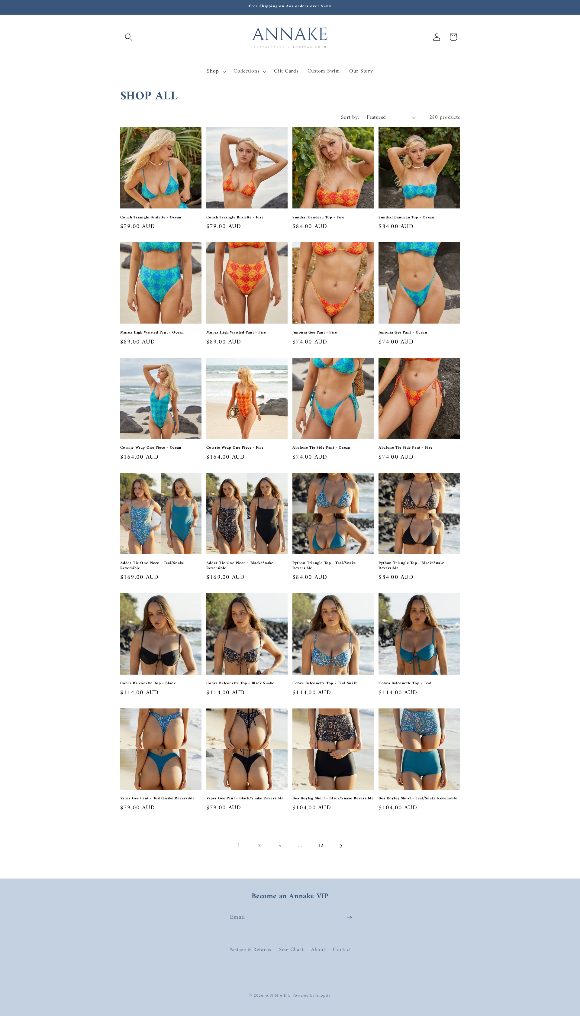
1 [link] (239, 845)
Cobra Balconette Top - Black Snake (240, 683)
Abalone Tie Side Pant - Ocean (321, 447)
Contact (342, 949)
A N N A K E (279, 995)
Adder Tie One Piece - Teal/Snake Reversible (152, 566)
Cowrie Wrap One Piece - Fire (235, 447)
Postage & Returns (250, 949)
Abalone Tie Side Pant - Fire (406, 447)
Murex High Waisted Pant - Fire (236, 332)
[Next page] (341, 846)
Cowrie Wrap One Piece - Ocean (151, 447)
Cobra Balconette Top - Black (148, 683)
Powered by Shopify (311, 995)
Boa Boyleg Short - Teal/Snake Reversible (418, 798)
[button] (128, 37)
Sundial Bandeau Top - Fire (318, 217)
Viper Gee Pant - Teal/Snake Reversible (157, 798)
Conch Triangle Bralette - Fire (235, 217)
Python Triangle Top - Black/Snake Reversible (411, 566)
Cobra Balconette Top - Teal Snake (325, 683)
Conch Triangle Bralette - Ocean (151, 217)
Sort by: (350, 117)
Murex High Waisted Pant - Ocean (152, 332)
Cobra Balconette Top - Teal (405, 683)
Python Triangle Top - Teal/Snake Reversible (324, 566)
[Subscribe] (349, 917)
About (318, 949)
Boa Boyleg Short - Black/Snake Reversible (333, 798)
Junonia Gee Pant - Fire (314, 332)
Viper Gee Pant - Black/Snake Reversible (244, 798)
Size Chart (291, 949)
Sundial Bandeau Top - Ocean (406, 217)
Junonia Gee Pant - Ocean (403, 332)
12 (321, 845)
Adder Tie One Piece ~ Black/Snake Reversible (239, 566)
